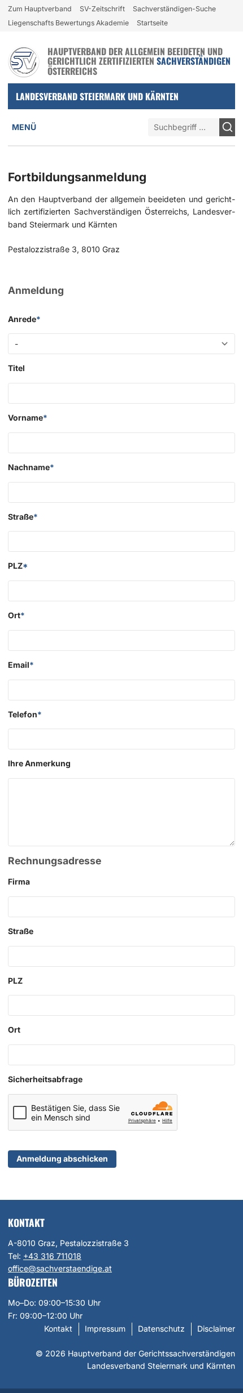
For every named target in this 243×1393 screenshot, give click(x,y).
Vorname (27, 417)
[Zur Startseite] (24, 62)
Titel (16, 368)
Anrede (24, 319)
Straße (23, 516)
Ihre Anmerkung (39, 763)
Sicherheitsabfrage (45, 1079)
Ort (16, 615)
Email (21, 664)
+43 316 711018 (52, 1256)
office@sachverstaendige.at (60, 1268)
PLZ (18, 565)
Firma (19, 881)
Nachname (31, 467)
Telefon (25, 714)
